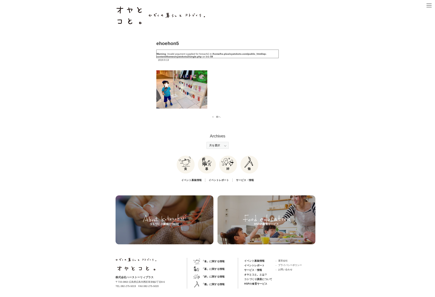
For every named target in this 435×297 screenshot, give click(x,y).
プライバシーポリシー (290, 265)
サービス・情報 (245, 180)
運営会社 (283, 260)
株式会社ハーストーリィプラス (135, 277)
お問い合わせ (285, 269)
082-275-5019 (128, 286)
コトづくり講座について (258, 279)
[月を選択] (217, 145)
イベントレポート (219, 180)
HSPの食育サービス (255, 283)
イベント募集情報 (191, 180)
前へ (218, 117)
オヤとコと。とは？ (255, 274)
